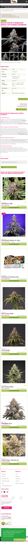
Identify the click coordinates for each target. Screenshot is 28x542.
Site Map (17, 476)
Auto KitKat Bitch (7, 387)
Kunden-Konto (5, 478)
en (22, 4)
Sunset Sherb (6, 119)
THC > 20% (21, 9)
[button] (7, 539)
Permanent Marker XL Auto (10, 240)
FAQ (2, 483)
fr (24, 4)
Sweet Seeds (3, 458)
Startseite (2, 9)
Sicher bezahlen (5, 528)
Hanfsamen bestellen (7, 485)
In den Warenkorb (22, 109)
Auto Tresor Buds (7, 313)
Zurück (4, 20)
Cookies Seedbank (4, 26)
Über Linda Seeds (20, 483)
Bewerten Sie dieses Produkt (9, 167)
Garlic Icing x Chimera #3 (10, 460)
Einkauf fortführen (23, 99)
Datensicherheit (5, 481)
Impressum (18, 478)
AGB (16, 474)
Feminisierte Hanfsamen (10, 9)
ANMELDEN (6, 507)
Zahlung (4, 476)
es (20, 4)
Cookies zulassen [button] (20, 539)
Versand (4, 474)
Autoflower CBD (7, 203)
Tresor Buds (5, 350)
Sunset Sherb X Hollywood (8, 10)
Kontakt (18, 481)
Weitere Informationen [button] (8, 536)
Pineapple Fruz (6, 423)
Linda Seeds (3, 385)
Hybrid (17, 9)
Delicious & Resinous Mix (10, 277)
